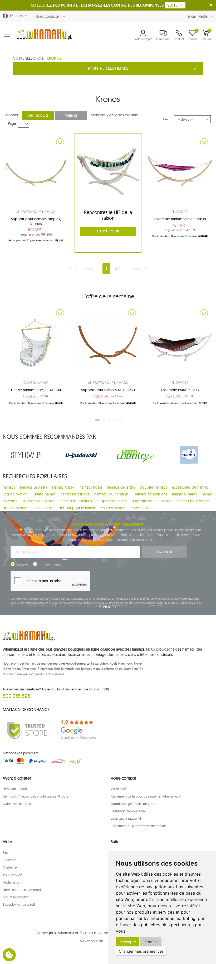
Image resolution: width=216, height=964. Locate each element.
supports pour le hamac (151, 501)
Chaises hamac (35, 382)
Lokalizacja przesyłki (126, 818)
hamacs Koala (91, 487)
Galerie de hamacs (17, 803)
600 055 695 (16, 696)
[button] (143, 35)
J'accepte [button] (127, 941)
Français (15, 15)
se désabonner (52, 564)
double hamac (15, 507)
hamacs (9, 487)
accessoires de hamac (190, 487)
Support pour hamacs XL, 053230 (108, 390)
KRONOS (54, 58)
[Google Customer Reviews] (81, 730)
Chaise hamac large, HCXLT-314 (36, 390)
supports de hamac (39, 501)
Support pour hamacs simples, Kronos (36, 221)
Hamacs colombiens (150, 494)
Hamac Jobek (63, 487)
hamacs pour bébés (192, 501)
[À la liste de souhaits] (60, 142)
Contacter (10, 867)
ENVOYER (164, 552)
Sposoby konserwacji (19, 904)
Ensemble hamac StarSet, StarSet (180, 219)
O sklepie (9, 860)
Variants (71, 115)
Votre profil (119, 788)
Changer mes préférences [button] (141, 951)
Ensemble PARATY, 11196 (180, 390)
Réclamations (13, 882)
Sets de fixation (15, 494)
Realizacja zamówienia (128, 811)
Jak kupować (12, 875)
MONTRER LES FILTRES (108, 68)
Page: (12, 123)
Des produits (38, 115)
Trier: (166, 119)
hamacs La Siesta (33, 487)
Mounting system (15, 897)
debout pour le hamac (77, 507)
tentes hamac (140, 507)
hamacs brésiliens (75, 494)
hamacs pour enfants (111, 494)
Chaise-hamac (44, 494)
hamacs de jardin (121, 487)
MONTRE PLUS (108, 607)
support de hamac (112, 501)
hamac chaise (43, 507)
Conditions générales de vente (133, 803)
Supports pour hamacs (36, 211)
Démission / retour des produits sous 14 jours (35, 796)
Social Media (197, 16)
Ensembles (179, 211)
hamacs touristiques (76, 501)
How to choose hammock (22, 889)
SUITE (173, 5)
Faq (5, 852)
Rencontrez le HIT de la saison (108, 215)
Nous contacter (47, 16)
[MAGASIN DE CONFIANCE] (27, 730)
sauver (22, 564)
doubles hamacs (153, 487)
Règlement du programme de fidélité (138, 826)
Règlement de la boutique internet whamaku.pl (146, 796)
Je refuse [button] (151, 941)
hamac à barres (184, 494)
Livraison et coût (15, 788)
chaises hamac (113, 507)
